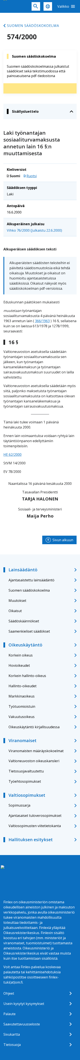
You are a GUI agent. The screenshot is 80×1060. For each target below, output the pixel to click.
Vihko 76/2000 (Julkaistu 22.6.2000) (34, 230)
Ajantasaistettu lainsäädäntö (31, 580)
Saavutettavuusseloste (21, 1024)
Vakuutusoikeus (22, 716)
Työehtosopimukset (25, 781)
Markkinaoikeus (22, 696)
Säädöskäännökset (24, 621)
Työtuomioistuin (22, 706)
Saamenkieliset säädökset (29, 631)
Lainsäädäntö (23, 570)
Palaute (9, 1014)
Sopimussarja (19, 805)
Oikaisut (15, 610)
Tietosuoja (12, 1044)
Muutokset (17, 600)
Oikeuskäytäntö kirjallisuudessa (34, 727)
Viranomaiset (22, 740)
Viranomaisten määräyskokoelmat (36, 751)
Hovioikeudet (19, 665)
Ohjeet (8, 993)
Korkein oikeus (21, 655)
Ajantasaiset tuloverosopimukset (35, 815)
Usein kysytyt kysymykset (23, 1003)
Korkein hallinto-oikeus (27, 675)
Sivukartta (11, 1034)
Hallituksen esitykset (31, 839)
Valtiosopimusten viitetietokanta (35, 825)
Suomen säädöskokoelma (33, 25)
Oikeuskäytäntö (25, 645)
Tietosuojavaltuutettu (26, 771)
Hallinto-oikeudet (22, 686)
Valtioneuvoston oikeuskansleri (34, 761)
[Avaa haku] (36, 6)
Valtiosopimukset (27, 795)
